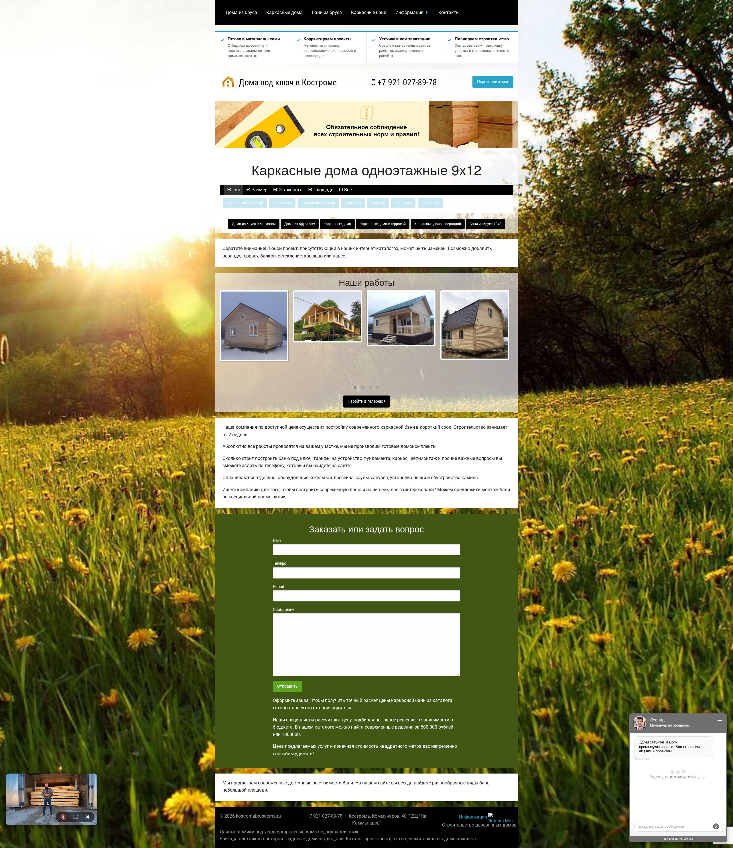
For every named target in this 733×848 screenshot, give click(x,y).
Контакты (449, 12)
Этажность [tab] (289, 189)
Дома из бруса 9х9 (299, 224)
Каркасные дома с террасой (383, 224)
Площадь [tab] (323, 189)
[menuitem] (241, 12)
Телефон (281, 563)
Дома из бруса (241, 12)
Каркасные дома (284, 12)
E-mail (278, 586)
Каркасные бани (368, 12)
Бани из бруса (327, 12)
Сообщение (283, 609)
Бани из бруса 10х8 (485, 224)
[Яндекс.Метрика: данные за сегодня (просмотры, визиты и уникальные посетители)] (500, 817)
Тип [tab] (235, 189)
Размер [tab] (258, 189)
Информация (409, 12)
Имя (277, 540)
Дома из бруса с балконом (254, 224)
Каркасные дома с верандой (437, 224)
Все (347, 189)
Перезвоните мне (493, 81)
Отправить (287, 686)
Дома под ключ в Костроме (287, 82)
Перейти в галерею (366, 401)
